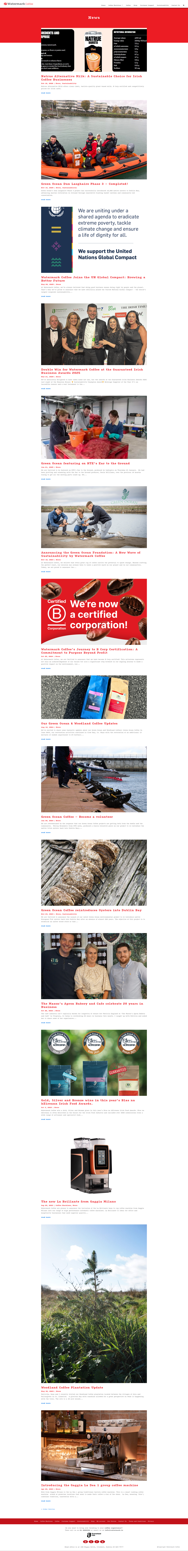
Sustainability (163, 5)
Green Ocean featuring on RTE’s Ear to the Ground (85, 463)
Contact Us (176, 5)
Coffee (128, 5)
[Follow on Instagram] (85, 1541)
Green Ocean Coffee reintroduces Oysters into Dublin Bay (91, 910)
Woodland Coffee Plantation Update (72, 1387)
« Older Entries (48, 1509)
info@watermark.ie (114, 1530)
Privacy (151, 1521)
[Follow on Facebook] (96, 1541)
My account (101, 1521)
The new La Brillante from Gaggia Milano (78, 1201)
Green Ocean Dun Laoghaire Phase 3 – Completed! (84, 183)
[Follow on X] (91, 1541)
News (58, 83)
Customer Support (147, 5)
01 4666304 (85, 1530)
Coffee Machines (114, 5)
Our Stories (111, 1521)
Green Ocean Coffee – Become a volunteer (77, 816)
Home (103, 5)
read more (46, 93)
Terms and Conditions (137, 1521)
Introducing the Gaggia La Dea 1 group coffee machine (89, 1485)
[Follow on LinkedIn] (102, 1541)
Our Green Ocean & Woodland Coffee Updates (79, 723)
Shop (135, 5)
